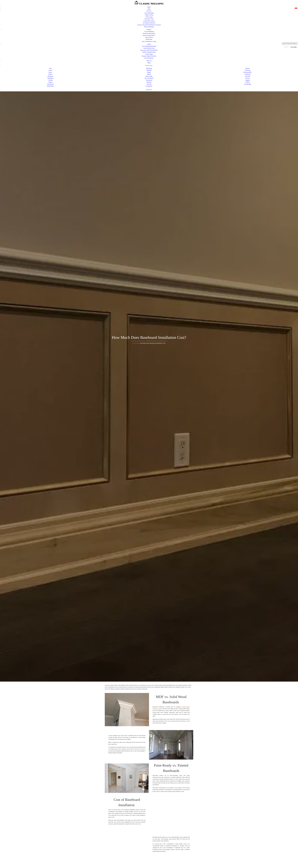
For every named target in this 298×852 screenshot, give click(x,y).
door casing (168, 837)
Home (134, 343)
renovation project (149, 685)
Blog (138, 343)
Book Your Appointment (290, 43)
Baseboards (107, 685)
